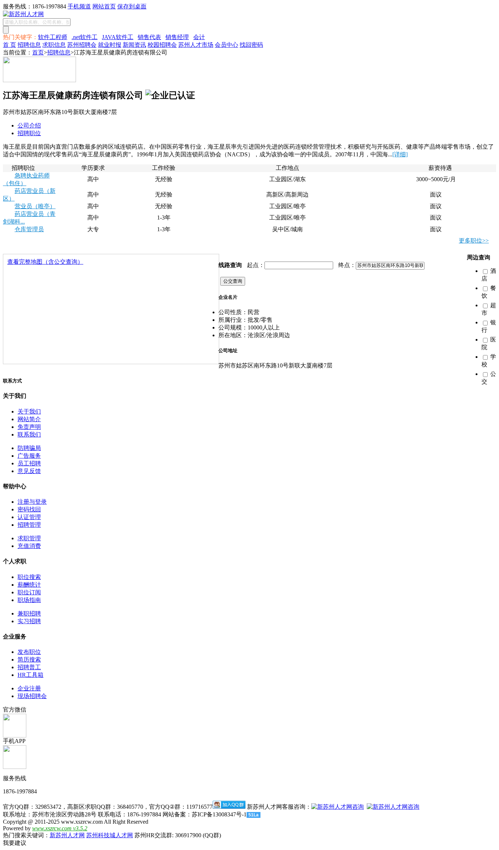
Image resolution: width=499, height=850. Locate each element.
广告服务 (29, 456)
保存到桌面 (131, 6)
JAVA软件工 (117, 37)
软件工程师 (52, 37)
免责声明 (29, 427)
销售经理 (177, 37)
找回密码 (251, 45)
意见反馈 (29, 471)
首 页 (9, 45)
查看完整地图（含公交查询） (45, 262)
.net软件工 (85, 37)
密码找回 (29, 509)
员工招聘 (29, 463)
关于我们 (29, 411)
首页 (38, 52)
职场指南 (29, 600)
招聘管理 (29, 525)
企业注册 (29, 688)
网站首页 (104, 6)
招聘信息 (29, 45)
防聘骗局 (29, 448)
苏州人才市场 (195, 45)
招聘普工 (29, 667)
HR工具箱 (30, 675)
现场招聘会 (32, 696)
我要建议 (14, 843)
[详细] (400, 154)
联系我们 (29, 434)
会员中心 (226, 45)
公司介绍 (29, 125)
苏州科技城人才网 (109, 835)
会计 (199, 37)
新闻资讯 (134, 45)
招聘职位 (29, 133)
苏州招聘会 (81, 45)
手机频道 (79, 6)
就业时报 (109, 45)
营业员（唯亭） (35, 206)
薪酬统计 (29, 585)
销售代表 (149, 37)
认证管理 (29, 517)
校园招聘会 (162, 45)
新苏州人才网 (67, 835)
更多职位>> (474, 240)
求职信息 (54, 45)
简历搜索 (29, 659)
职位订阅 (29, 592)
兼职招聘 (29, 613)
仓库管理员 (29, 229)
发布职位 (29, 652)
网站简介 (29, 419)
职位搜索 (29, 577)
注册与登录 (32, 502)
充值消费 (29, 546)
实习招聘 (29, 621)
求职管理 (29, 538)
